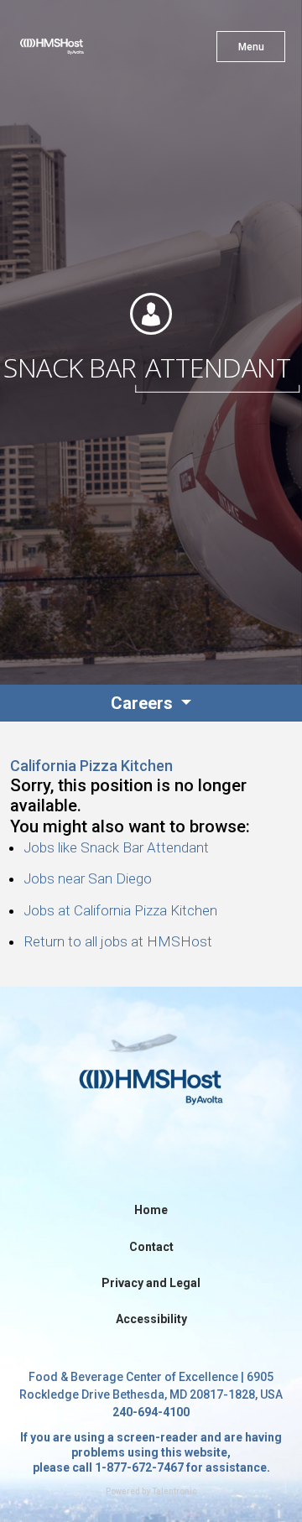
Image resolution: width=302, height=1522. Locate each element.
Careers (144, 703)
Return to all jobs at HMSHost (117, 941)
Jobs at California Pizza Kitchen (120, 910)
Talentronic (174, 1491)
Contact (151, 1247)
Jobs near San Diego (87, 878)
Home (151, 1210)
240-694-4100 (151, 1412)
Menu (251, 47)
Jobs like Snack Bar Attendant (116, 847)
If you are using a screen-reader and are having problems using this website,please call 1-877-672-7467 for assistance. (151, 1452)
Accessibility (151, 1319)
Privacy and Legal (151, 1283)
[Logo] (82, 50)
